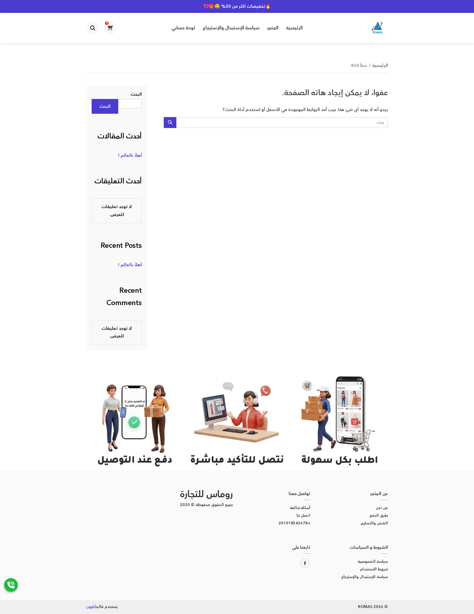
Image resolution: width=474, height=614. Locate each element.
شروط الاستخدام (374, 569)
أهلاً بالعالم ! (130, 155)
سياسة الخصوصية (373, 561)
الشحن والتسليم (374, 523)
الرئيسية (294, 28)
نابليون (91, 607)
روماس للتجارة (206, 494)
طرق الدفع (378, 515)
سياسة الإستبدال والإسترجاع (231, 28)
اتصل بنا (304, 515)
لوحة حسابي (183, 28)
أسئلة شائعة (300, 508)
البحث (136, 94)
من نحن (382, 508)
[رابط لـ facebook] (305, 563)
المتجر (272, 28)
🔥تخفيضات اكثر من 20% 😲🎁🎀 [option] (237, 6)
